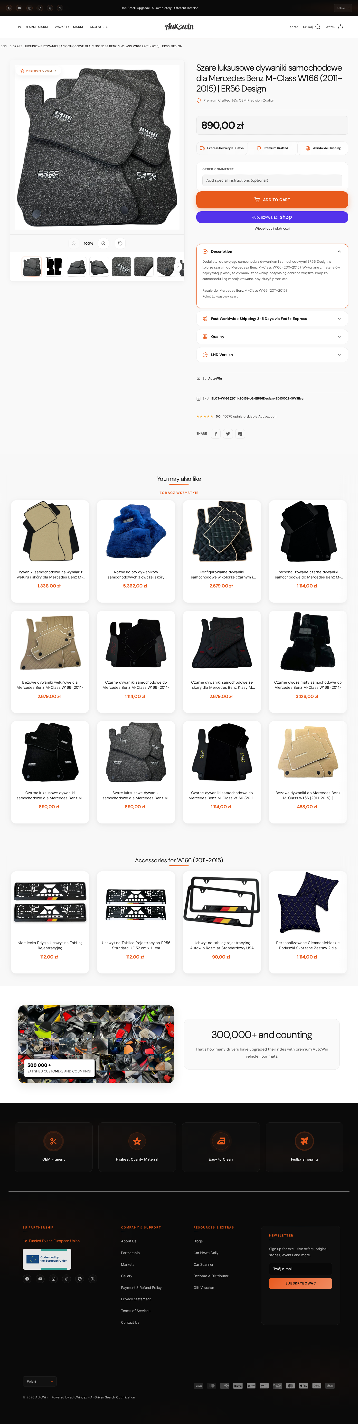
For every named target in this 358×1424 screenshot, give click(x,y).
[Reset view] (120, 243)
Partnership (130, 1253)
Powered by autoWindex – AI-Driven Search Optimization (93, 1397)
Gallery (126, 1276)
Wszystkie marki (69, 27)
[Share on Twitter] (228, 434)
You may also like (179, 479)
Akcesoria (99, 27)
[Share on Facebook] (216, 434)
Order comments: (218, 169)
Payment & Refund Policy (141, 1287)
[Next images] (178, 266)
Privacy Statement (136, 1299)
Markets (127, 1264)
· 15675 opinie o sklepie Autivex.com (246, 416)
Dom (4, 46)
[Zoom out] (73, 243)
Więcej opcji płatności (272, 228)
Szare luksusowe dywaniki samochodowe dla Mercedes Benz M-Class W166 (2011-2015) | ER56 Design (97, 46)
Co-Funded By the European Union (51, 1241)
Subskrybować (300, 1283)
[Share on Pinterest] (240, 434)
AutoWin (41, 1397)
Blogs (198, 1241)
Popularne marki (33, 27)
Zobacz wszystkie (179, 493)
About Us (129, 1241)
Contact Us (130, 1322)
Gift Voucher (204, 1287)
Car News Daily (206, 1253)
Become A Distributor (211, 1276)
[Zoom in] (103, 243)
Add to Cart (277, 199)
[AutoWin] (179, 27)
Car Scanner (203, 1264)
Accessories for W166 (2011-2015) (179, 860)
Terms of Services (136, 1311)
